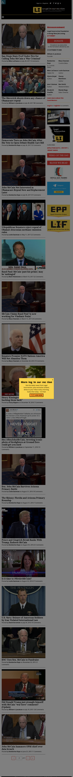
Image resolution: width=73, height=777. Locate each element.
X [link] (52, 380)
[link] (36, 380)
